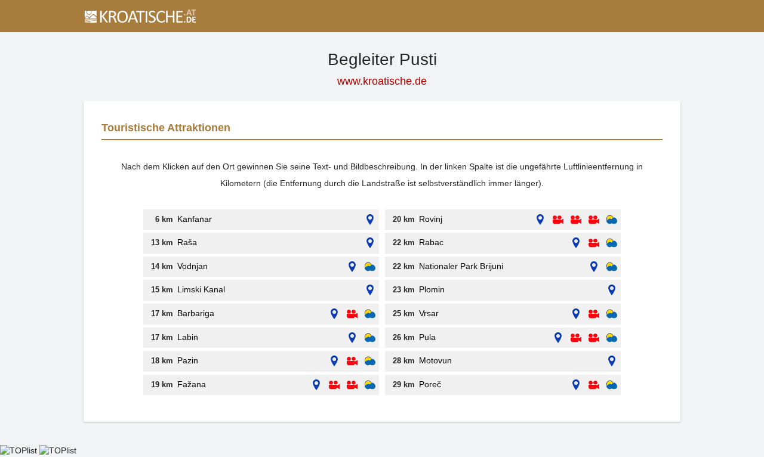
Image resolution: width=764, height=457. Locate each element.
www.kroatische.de (382, 81)
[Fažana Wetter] (370, 385)
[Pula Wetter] (612, 338)
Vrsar (429, 313)
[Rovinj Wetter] (612, 219)
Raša (187, 242)
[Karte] (370, 219)
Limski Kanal (201, 289)
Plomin (432, 289)
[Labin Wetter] (370, 338)
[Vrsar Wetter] (612, 314)
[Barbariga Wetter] (370, 314)
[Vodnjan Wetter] (370, 267)
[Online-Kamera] (352, 314)
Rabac (431, 242)
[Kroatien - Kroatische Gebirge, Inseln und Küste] (140, 16)
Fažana (191, 384)
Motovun (435, 360)
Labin (187, 337)
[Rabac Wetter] (612, 243)
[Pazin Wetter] (370, 361)
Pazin (187, 360)
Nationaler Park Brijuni (461, 266)
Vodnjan (192, 266)
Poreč (430, 384)
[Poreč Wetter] (612, 385)
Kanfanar (194, 219)
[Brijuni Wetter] (612, 267)
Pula (427, 337)
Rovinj (430, 219)
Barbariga (195, 313)
